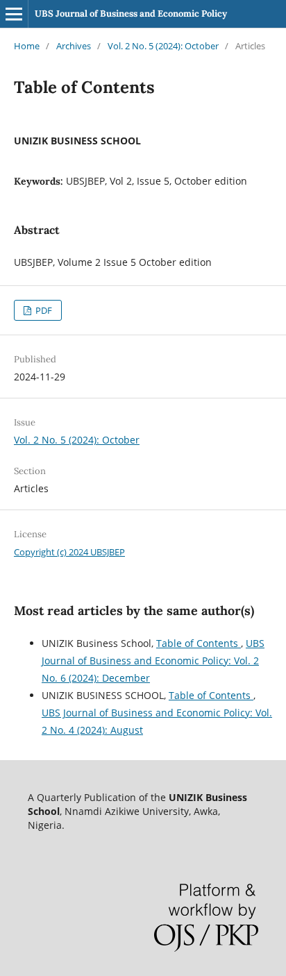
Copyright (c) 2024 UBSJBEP (69, 552)
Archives (73, 46)
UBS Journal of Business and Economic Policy (131, 13)
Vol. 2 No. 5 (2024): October (163, 46)
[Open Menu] (14, 14)
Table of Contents (198, 643)
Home (27, 46)
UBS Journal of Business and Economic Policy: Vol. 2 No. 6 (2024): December (153, 660)
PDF (42, 310)
